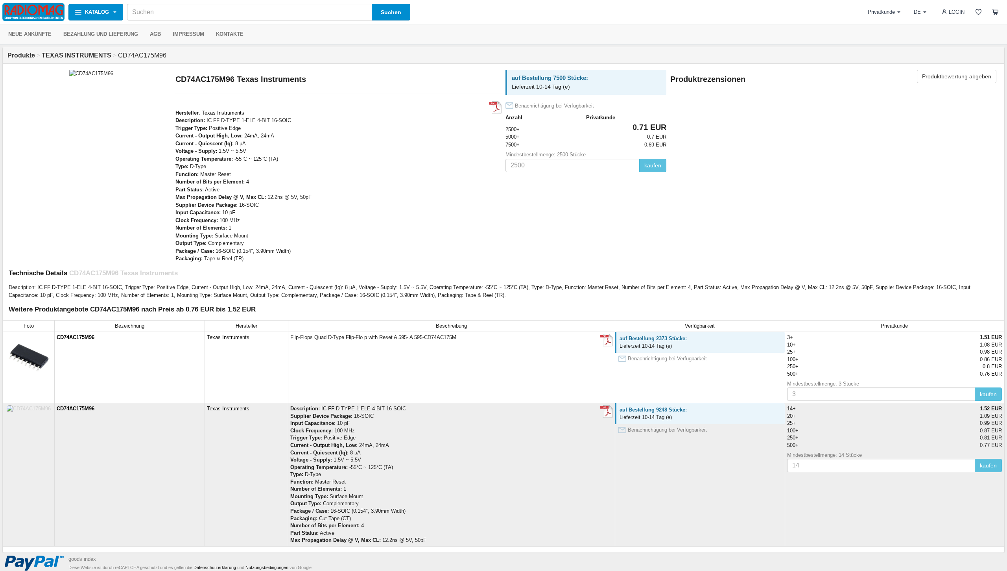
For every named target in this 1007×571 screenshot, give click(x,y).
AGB (155, 34)
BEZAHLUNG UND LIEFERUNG (100, 34)
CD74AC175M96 (75, 337)
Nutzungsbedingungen (266, 567)
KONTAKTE (229, 34)
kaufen (652, 165)
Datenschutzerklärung (215, 567)
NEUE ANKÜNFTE (30, 34)
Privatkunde (881, 12)
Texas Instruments (223, 113)
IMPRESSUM (188, 34)
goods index (82, 559)
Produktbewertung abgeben (956, 76)
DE (917, 12)
